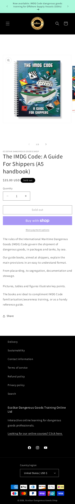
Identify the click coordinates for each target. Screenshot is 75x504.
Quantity (7, 188)
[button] (7, 23)
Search (12, 393)
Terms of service (18, 367)
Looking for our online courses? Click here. (35, 433)
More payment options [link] (37, 229)
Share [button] (10, 316)
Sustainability (16, 350)
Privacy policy (16, 385)
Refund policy (16, 376)
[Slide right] (46, 144)
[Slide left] (29, 144)
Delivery (13, 341)
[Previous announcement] (7, 6)
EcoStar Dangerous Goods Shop (41, 500)
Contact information (20, 359)
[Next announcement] (68, 6)
